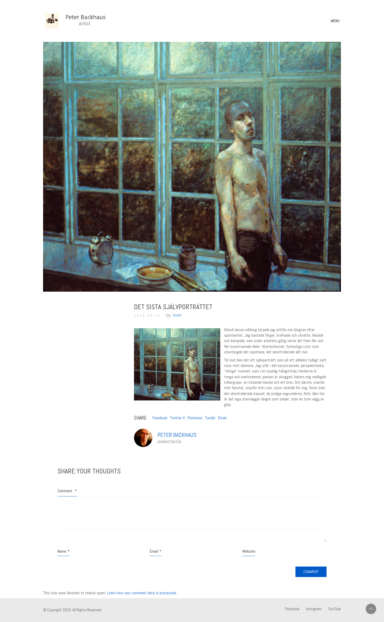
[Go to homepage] (82, 21)
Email (222, 418)
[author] (143, 438)
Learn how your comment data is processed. (142, 593)
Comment (67, 491)
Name (63, 551)
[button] (336, 21)
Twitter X (177, 418)
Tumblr (210, 418)
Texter (177, 315)
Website (248, 551)
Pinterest (195, 418)
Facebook (160, 418)
